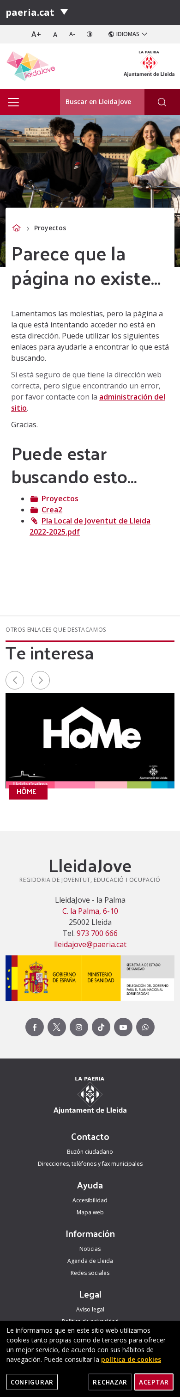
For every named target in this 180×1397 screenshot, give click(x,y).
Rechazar (110, 1382)
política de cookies (131, 1359)
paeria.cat (30, 12)
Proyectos (60, 498)
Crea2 (52, 510)
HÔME (26, 791)
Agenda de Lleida (90, 1261)
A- (72, 34)
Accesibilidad (90, 1200)
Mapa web (90, 1212)
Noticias (90, 1249)
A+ (36, 34)
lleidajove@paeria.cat (90, 944)
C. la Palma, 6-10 (90, 911)
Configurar (32, 1382)
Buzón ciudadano (90, 1152)
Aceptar (154, 1382)
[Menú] (64, 12)
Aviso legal (90, 1309)
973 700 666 (96, 933)
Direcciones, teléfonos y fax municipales (90, 1164)
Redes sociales (90, 1273)
